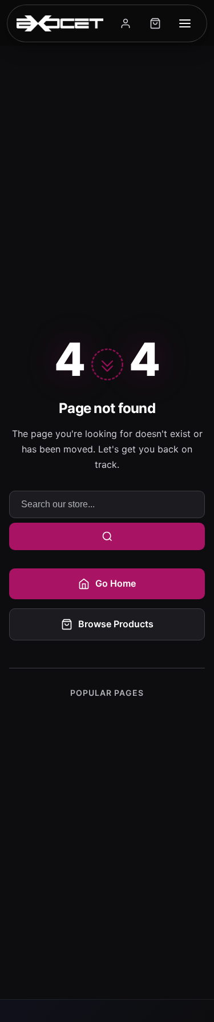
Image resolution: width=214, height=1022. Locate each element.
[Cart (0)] (155, 23)
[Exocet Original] (60, 23)
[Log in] (125, 23)
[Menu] (184, 23)
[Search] (107, 536)
